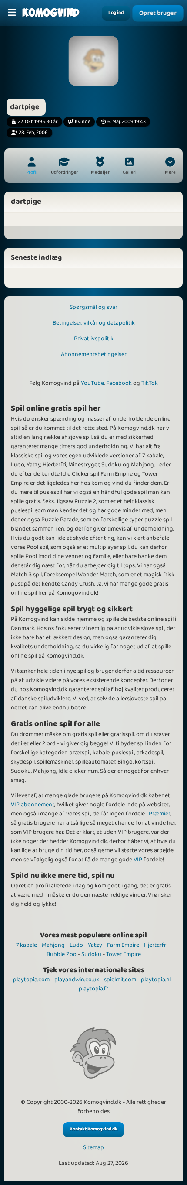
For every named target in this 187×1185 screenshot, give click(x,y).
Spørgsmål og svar (93, 307)
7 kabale (26, 945)
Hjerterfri (155, 945)
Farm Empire (123, 945)
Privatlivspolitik (94, 338)
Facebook (119, 383)
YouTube (92, 383)
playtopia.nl (156, 979)
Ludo (76, 945)
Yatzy (95, 945)
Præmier (159, 814)
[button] (170, 167)
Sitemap (93, 1147)
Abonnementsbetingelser (94, 354)
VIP (138, 859)
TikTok (149, 383)
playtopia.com (31, 979)
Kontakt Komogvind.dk (93, 1129)
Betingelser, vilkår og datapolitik (94, 323)
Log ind (116, 13)
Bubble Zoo (62, 954)
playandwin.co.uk (76, 979)
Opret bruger (158, 13)
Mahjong (53, 945)
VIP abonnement (32, 804)
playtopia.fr (93, 988)
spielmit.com (120, 979)
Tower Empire (123, 954)
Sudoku (91, 954)
